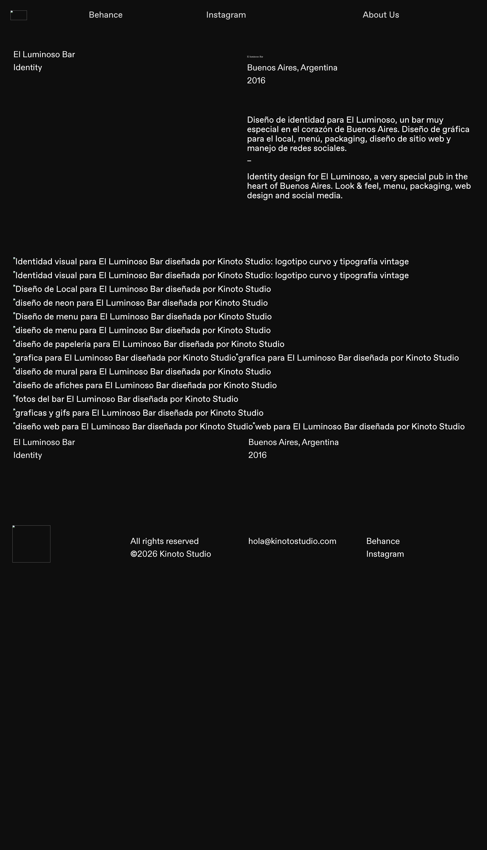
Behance (106, 15)
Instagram (226, 15)
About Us (381, 15)
